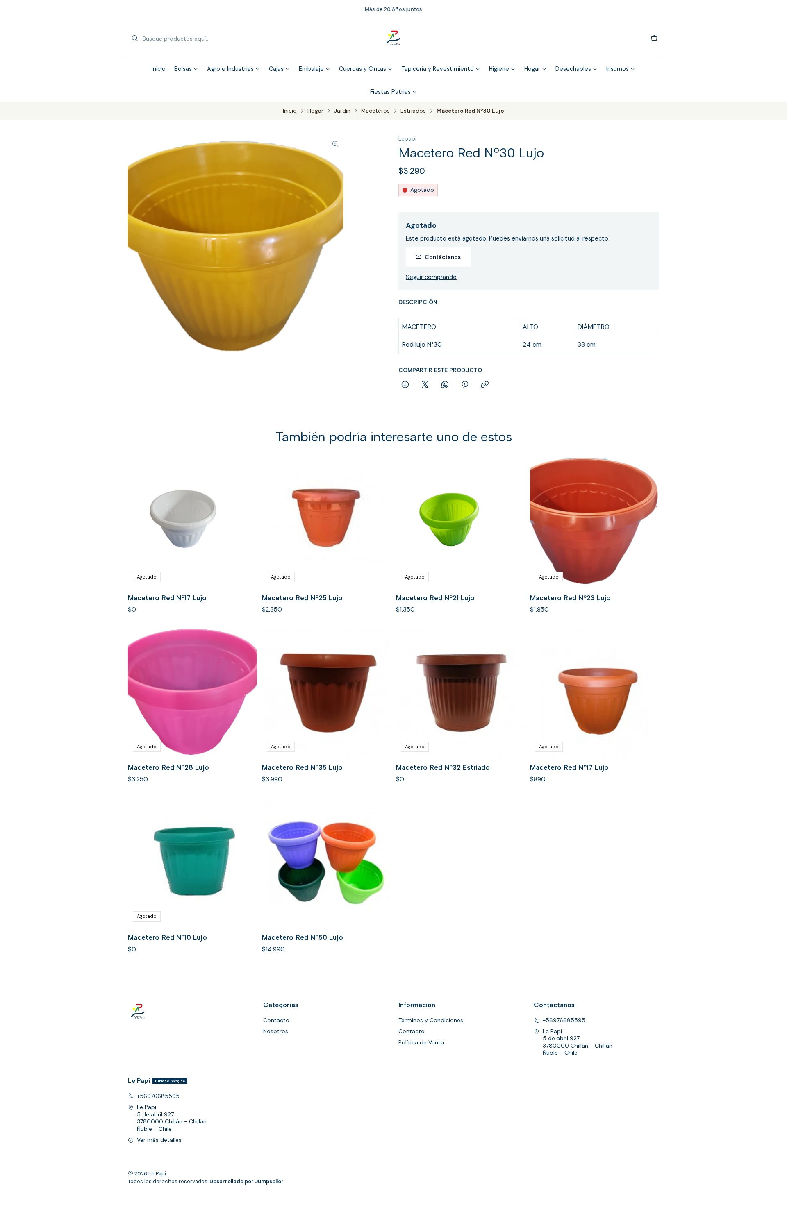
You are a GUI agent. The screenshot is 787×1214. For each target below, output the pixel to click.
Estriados (413, 111)
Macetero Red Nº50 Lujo (302, 937)
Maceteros (375, 111)
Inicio (159, 69)
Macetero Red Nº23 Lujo (570, 598)
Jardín (342, 111)
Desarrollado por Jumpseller (246, 1181)
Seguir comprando (431, 277)
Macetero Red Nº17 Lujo (167, 598)
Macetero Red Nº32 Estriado (443, 767)
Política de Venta (421, 1042)
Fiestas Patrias (390, 91)
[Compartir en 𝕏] (425, 385)
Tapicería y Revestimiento (437, 69)
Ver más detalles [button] (159, 1140)
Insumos (617, 69)
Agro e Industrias (230, 69)
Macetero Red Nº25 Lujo (302, 598)
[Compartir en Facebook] (405, 385)
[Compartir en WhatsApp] (445, 385)
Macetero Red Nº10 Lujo (167, 937)
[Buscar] (135, 38)
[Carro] (654, 38)
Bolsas (183, 69)
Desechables (573, 69)
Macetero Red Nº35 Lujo (302, 767)
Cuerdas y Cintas (362, 69)
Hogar (532, 69)
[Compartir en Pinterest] (465, 385)
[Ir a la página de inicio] (393, 38)
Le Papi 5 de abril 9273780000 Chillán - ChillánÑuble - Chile (577, 1042)
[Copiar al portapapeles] (484, 385)
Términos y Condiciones (430, 1020)
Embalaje (311, 69)
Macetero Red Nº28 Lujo (168, 767)
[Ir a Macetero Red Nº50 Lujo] (326, 862)
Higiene (499, 69)
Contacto (276, 1020)
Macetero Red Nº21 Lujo (435, 598)
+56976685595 (564, 1020)
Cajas (276, 69)
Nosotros (275, 1031)
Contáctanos (443, 257)
